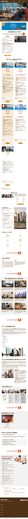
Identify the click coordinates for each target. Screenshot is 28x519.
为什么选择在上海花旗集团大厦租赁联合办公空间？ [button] (14, 434)
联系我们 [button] (5, 13)
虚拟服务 (14, 488)
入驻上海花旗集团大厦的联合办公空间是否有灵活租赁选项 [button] (14, 441)
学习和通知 (2, 509)
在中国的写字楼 (6, 488)
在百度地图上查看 (7, 210)
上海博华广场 (3, 415)
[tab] (14, 434)
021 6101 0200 (3, 210)
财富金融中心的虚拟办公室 (14, 492)
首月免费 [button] (8, 101)
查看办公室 (7, 425)
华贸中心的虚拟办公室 (6, 492)
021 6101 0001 (24, 20)
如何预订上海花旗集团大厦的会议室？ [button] (14, 443)
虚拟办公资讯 (22, 488)
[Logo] (4, 1)
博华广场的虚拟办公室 (6, 494)
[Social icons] (21, 500)
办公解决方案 (2, 504)
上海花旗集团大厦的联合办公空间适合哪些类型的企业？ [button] (14, 444)
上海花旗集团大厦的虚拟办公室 (21, 493)
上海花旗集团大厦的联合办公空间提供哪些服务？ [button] (14, 439)
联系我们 (7, 55)
